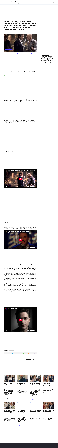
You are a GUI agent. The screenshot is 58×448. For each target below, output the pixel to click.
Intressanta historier (11, 2)
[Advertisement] (29, 13)
